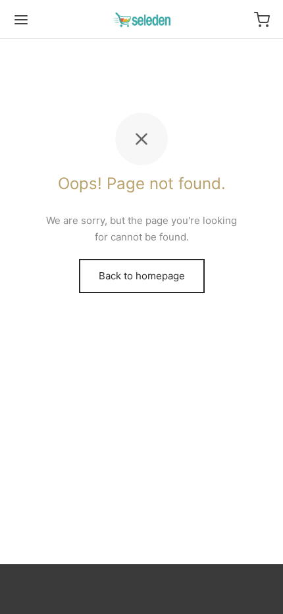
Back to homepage (142, 275)
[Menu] (21, 20)
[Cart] (262, 20)
